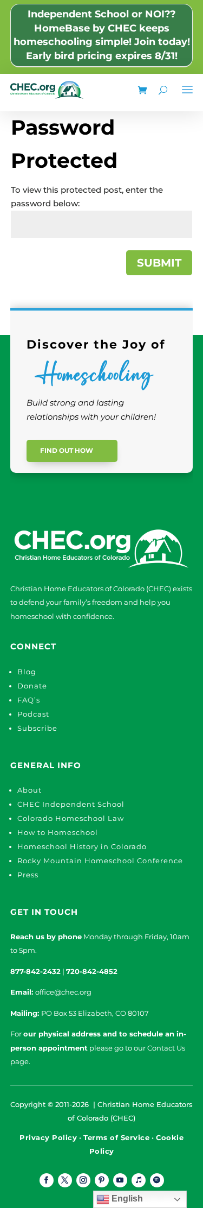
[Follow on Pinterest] (102, 1180)
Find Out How (66, 450)
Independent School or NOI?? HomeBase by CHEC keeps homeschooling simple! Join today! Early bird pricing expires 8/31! (102, 35)
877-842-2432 (35, 971)
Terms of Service (116, 1137)
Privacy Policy (48, 1137)
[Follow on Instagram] (83, 1180)
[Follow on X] (65, 1180)
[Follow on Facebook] (47, 1180)
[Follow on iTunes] (139, 1180)
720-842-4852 (91, 971)
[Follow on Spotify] (157, 1180)
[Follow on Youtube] (120, 1180)
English (126, 1198)
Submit (159, 262)
